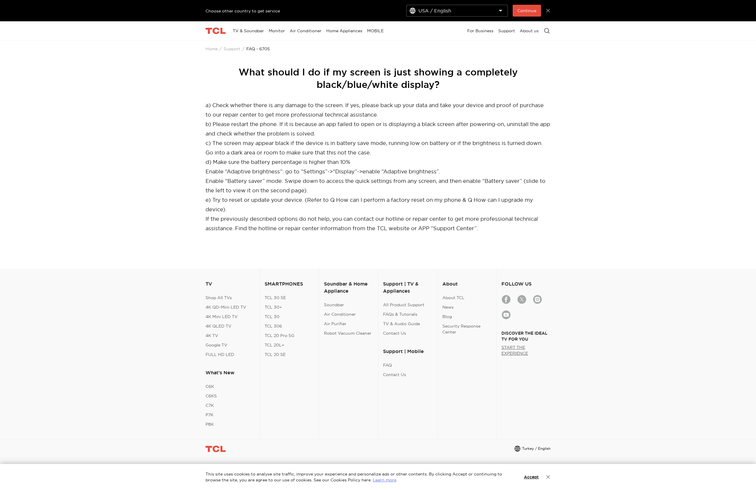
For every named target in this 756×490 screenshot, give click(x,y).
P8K (210, 424)
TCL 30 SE (275, 297)
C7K (210, 405)
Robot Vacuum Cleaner (348, 333)
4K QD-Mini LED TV (226, 307)
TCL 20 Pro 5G (279, 335)
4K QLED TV (219, 326)
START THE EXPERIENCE (514, 350)
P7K (210, 415)
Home (212, 48)
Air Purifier (335, 323)
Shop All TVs (219, 297)
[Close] (548, 477)
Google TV (216, 345)
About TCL (453, 297)
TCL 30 (272, 316)
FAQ (387, 365)
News (448, 307)
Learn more (384, 480)
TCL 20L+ (274, 345)
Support (232, 48)
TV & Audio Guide (401, 323)
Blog (447, 316)
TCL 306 (273, 326)
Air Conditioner (340, 314)
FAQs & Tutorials (400, 314)
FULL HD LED (220, 354)
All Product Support (403, 304)
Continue (526, 10)
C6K (210, 386)
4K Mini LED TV (222, 316)
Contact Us (394, 333)
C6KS (211, 396)
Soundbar (334, 304)
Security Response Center (461, 329)
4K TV (212, 335)
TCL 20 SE (275, 354)
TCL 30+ (273, 307)
